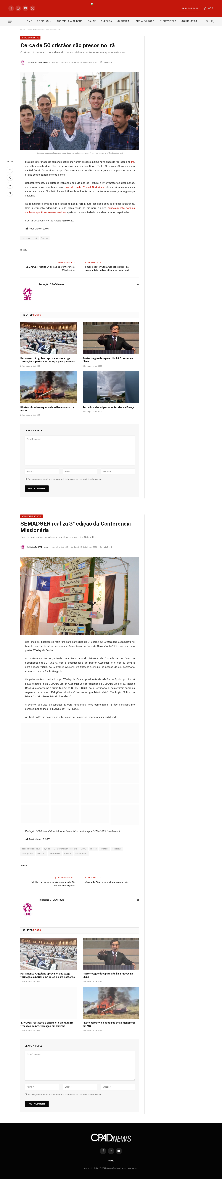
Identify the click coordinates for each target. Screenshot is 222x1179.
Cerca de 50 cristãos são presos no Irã (106, 882)
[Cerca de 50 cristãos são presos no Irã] (79, 111)
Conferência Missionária (65, 849)
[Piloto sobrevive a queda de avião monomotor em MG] (48, 387)
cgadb (47, 849)
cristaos (104, 849)
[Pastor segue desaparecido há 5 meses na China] (111, 338)
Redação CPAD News (38, 62)
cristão (93, 849)
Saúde (92, 21)
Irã (132, 161)
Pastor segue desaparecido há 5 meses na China (108, 360)
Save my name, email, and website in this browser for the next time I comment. (65, 479)
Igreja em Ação (144, 21)
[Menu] (10, 21)
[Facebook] (10, 170)
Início (22, 30)
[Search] (212, 21)
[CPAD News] (111, 8)
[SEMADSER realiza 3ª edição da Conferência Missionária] (79, 596)
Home (28, 21)
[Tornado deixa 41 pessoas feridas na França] (111, 387)
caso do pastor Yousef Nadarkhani (85, 187)
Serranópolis (81, 854)
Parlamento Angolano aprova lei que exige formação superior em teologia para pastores (47, 360)
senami (67, 854)
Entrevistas (167, 21)
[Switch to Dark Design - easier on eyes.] (207, 21)
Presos (44, 238)
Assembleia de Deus (70, 21)
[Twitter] (10, 178)
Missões (41, 854)
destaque (26, 238)
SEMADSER (55, 854)
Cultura (106, 21)
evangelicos (28, 854)
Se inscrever (190, 8)
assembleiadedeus (31, 849)
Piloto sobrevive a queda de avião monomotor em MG (47, 409)
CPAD (83, 849)
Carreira (123, 21)
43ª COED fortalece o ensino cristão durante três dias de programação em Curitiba (47, 1024)
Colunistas (189, 21)
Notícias (43, 21)
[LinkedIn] (10, 185)
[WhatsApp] (10, 193)
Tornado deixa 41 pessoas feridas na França (108, 407)
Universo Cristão (30, 38)
